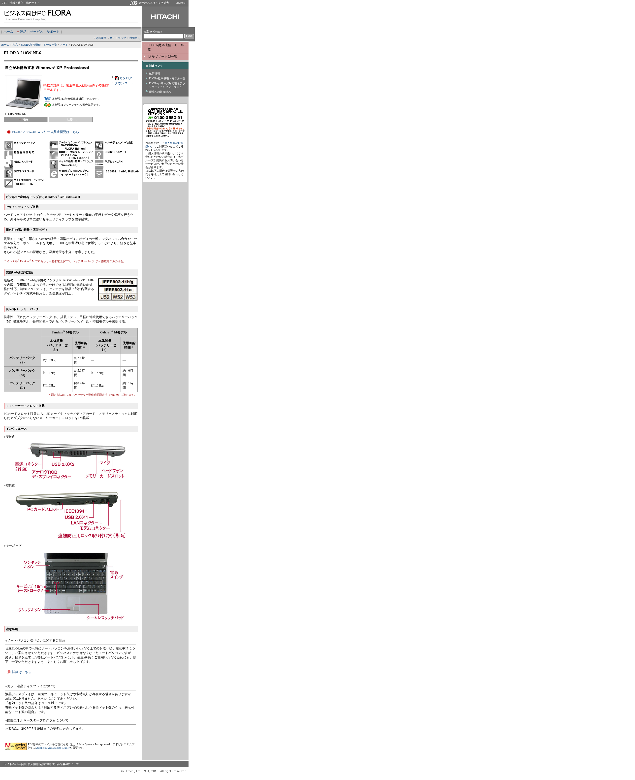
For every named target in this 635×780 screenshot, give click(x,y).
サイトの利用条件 (15, 764)
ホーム (8, 31)
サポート (53, 31)
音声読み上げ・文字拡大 (154, 2)
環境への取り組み (160, 91)
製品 (23, 31)
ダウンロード (124, 83)
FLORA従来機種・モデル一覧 (39, 44)
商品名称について (68, 764)
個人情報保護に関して (41, 764)
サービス (36, 31)
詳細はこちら (22, 672)
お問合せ (134, 37)
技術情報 (154, 73)
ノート (63, 44)
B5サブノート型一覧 (162, 57)
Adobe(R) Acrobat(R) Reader (53, 747)
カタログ (125, 78)
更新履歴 (100, 37)
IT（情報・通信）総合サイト (22, 2)
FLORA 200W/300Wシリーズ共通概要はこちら (45, 132)
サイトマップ (118, 37)
